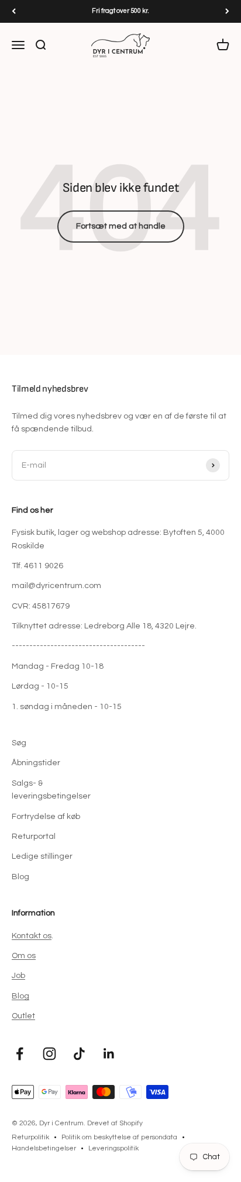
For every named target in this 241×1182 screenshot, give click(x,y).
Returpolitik (30, 1137)
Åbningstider (36, 763)
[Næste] (227, 11)
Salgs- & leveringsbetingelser (51, 789)
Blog (20, 877)
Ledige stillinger (42, 856)
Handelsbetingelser (44, 1148)
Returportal (34, 836)
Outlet (23, 1016)
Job (18, 976)
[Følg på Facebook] (19, 1054)
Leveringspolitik (113, 1148)
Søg (19, 743)
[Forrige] (14, 11)
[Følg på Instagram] (49, 1054)
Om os (24, 956)
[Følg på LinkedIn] (109, 1054)
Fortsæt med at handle (121, 226)
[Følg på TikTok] (79, 1054)
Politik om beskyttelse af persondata (119, 1137)
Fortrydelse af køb (46, 817)
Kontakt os (31, 936)
